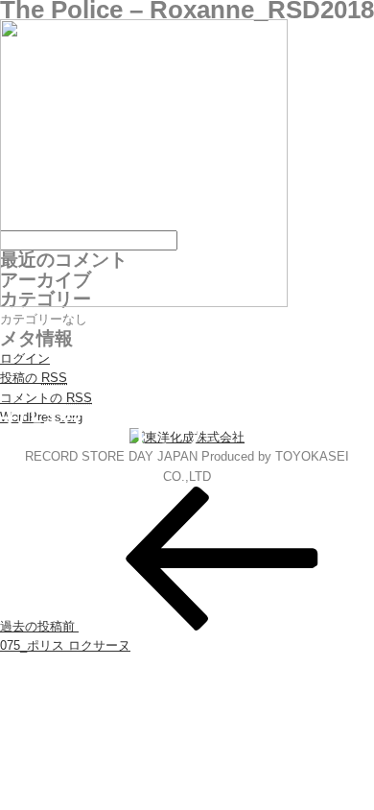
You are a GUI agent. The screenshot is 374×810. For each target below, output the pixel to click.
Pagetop (323, 759)
